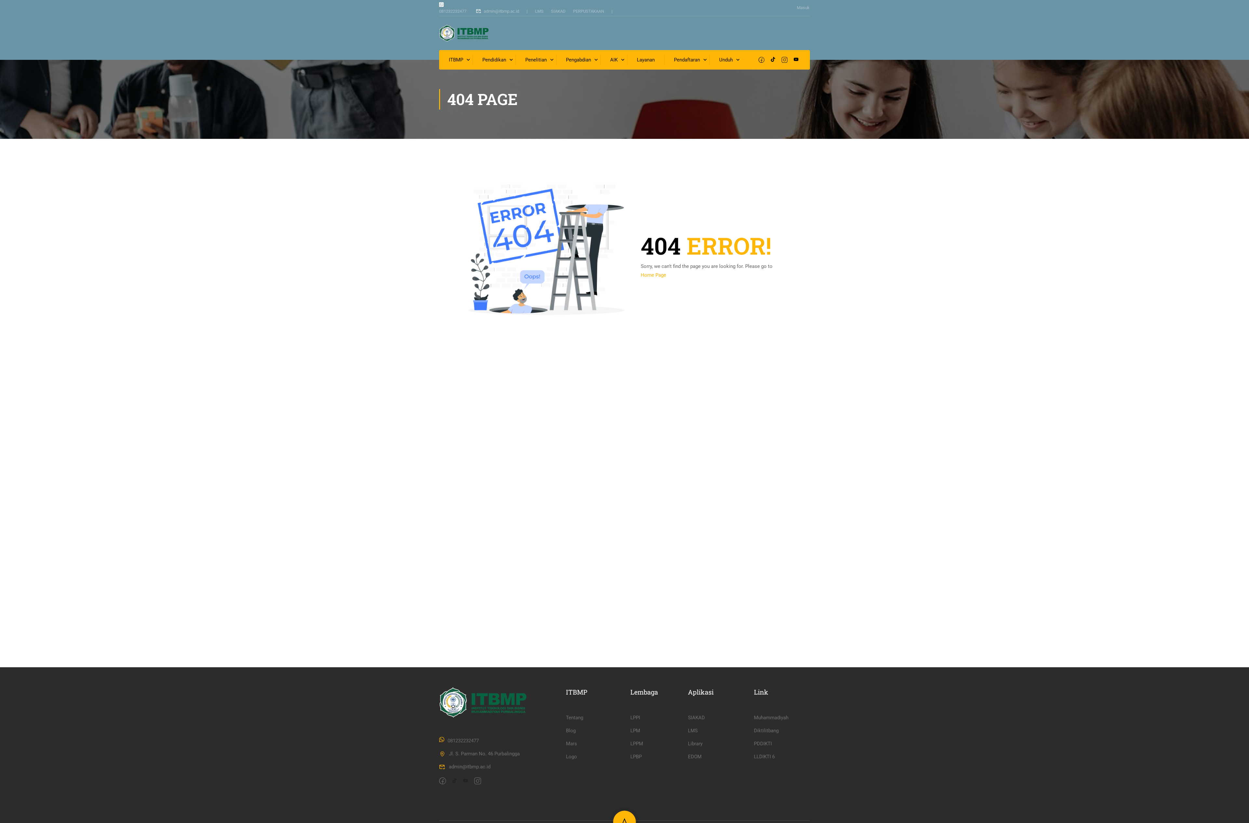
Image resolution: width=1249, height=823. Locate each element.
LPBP (636, 757)
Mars (571, 744)
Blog (571, 731)
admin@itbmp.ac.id (501, 11)
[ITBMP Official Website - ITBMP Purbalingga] (464, 33)
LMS (539, 11)
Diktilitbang (766, 731)
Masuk (803, 7)
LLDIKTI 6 (764, 757)
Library (695, 744)
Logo (571, 757)
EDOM (695, 757)
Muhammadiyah (771, 718)
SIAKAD (558, 11)
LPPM (636, 744)
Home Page (653, 275)
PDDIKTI (763, 744)
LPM (635, 731)
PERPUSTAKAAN (588, 11)
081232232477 (452, 11)
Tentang (574, 718)
